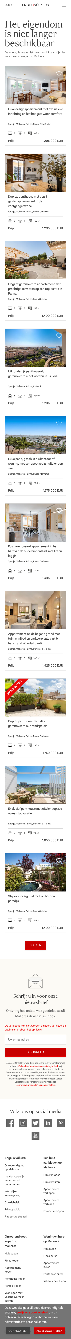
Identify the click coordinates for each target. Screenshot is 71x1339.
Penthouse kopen (15, 1278)
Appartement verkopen (51, 1191)
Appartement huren (51, 1265)
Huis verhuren (51, 1182)
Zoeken (35, 945)
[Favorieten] (59, 73)
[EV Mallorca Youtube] (35, 1136)
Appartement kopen (13, 1269)
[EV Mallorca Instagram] (23, 1123)
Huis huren (49, 1249)
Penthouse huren (53, 1274)
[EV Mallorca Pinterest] (61, 1123)
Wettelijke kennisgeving (13, 1193)
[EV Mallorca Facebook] (10, 1123)
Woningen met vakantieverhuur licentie (14, 1296)
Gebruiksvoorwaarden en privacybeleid (38, 1066)
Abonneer (35, 1052)
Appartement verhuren (51, 1202)
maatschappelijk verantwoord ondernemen (14, 1180)
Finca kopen (12, 1260)
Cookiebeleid (12, 1202)
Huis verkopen (51, 1175)
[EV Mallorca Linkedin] (48, 1123)
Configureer (17, 1331)
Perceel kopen (13, 1285)
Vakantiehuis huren (54, 1281)
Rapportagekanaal (16, 1216)
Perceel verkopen (53, 1211)
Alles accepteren (49, 1331)
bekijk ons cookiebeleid (32, 1312)
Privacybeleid (13, 1209)
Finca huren (50, 1256)
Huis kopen (11, 1253)
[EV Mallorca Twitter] (35, 1123)
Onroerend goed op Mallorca (14, 1167)
